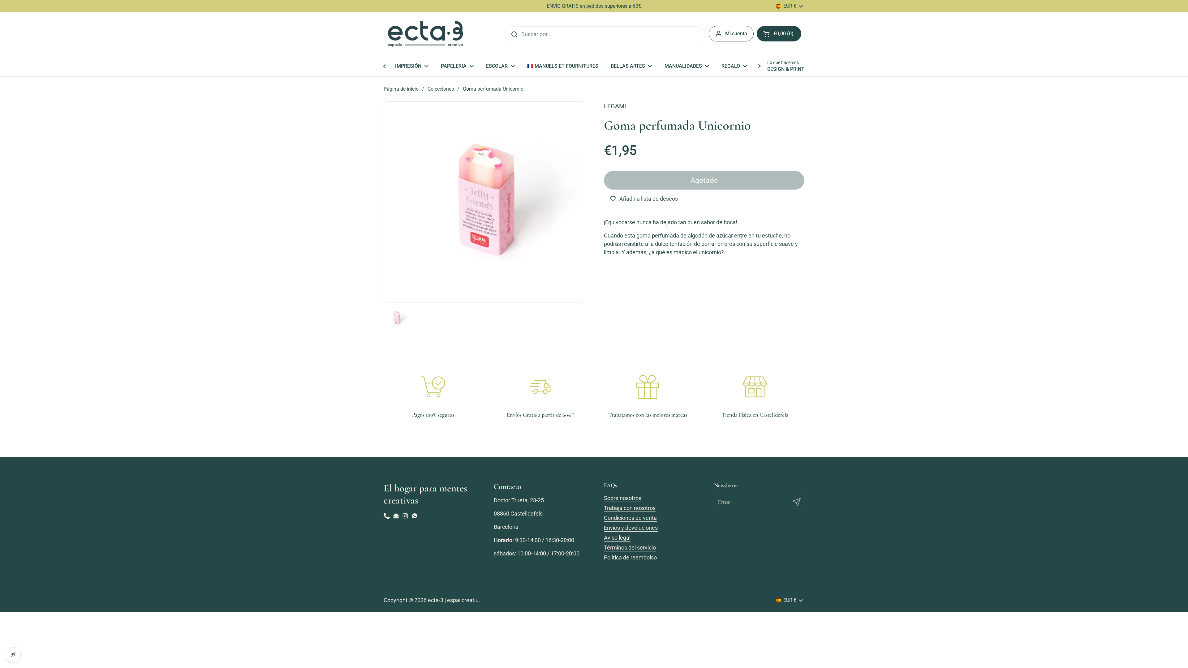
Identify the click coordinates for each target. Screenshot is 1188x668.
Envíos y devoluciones (631, 528)
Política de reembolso (630, 557)
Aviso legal (617, 537)
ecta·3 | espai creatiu (453, 600)
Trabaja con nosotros (630, 508)
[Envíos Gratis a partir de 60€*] (540, 387)
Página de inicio (401, 89)
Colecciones (441, 89)
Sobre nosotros (622, 498)
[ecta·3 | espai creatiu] (425, 34)
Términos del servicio (630, 547)
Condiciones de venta (630, 518)
